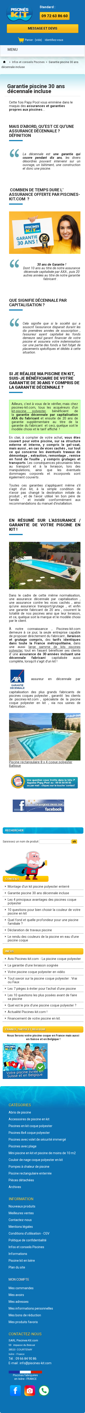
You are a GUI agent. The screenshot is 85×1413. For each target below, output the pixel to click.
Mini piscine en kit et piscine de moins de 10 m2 (42, 1153)
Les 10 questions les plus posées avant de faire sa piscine (42, 997)
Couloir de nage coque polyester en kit (36, 1160)
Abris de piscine (20, 1112)
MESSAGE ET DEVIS (42, 28)
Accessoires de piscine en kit (29, 1119)
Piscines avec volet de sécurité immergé (37, 1139)
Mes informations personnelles (31, 1308)
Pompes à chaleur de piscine (29, 1166)
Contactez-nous (20, 1220)
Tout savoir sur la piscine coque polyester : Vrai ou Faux (42, 980)
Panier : (33, 40)
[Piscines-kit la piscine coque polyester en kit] (19, 13)
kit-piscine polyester (29, 411)
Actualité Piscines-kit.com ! (27, 1012)
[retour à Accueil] (4, 62)
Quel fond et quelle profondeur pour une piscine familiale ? (43, 922)
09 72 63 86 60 (54, 16)
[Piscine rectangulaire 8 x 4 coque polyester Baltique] (44, 736)
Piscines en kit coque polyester (30, 1126)
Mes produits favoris (23, 1322)
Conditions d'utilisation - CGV (29, 1233)
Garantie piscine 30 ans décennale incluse (38, 893)
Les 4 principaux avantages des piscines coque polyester (42, 901)
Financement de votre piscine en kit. (34, 1018)
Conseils (12, 879)
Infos (9, 951)
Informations (18, 1254)
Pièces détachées (21, 1180)
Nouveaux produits (22, 1206)
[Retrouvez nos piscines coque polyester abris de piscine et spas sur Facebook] (38, 806)
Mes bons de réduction (25, 1315)
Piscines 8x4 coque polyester (29, 1133)
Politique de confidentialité (27, 1240)
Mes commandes (21, 1288)
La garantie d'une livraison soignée (33, 965)
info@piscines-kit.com (35, 1363)
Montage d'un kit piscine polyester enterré (38, 887)
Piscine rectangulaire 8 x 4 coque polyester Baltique (40, 764)
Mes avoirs (16, 1295)
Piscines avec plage (22, 1146)
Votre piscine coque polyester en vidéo (36, 972)
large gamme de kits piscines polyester (44, 649)
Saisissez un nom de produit (21, 841)
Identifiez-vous (54, 40)
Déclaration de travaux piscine (30, 930)
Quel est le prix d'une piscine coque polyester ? (42, 1005)
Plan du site (17, 1267)
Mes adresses (19, 1301)
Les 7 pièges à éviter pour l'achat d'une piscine (42, 989)
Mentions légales (21, 1226)
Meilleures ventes (21, 1213)
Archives (15, 1187)
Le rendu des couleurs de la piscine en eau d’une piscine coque (43, 938)
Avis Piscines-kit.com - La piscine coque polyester (44, 959)
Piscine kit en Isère (22, 1260)
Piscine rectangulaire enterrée (30, 1173)
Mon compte (19, 1279)
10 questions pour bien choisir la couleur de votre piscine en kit (44, 911)
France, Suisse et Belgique (25, 1029)
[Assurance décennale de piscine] (18, 679)
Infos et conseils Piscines (28, 62)
